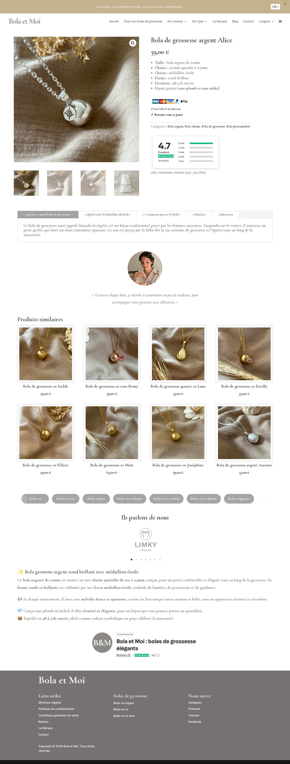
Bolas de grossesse (130, 696)
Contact (248, 21)
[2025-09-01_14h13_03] (145, 556)
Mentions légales (49, 702)
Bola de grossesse (213, 126)
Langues (264, 21)
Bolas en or (120, 709)
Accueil (114, 21)
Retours (43, 721)
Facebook (194, 721)
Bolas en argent (123, 703)
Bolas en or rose (124, 715)
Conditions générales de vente (58, 715)
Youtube (193, 715)
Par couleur (175, 21)
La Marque (220, 21)
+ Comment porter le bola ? (162, 214)
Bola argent (175, 126)
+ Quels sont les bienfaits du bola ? (107, 214)
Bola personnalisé (238, 126)
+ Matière (199, 214)
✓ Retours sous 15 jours (167, 115)
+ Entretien (225, 214)
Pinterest (194, 708)
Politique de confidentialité (56, 708)
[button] (132, 43)
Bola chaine (192, 126)
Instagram (195, 702)
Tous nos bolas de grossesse (143, 21)
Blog (235, 21)
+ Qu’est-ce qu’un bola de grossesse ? (47, 214)
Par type (198, 21)
